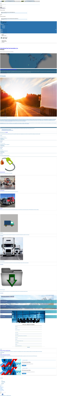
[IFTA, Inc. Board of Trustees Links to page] (28, 317)
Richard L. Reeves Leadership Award (5, 350)
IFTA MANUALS (3, 26)
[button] (3, 8)
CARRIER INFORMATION (4, 41)
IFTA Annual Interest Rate (26, 362)
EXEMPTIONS (3, 27)
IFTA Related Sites (2, 190)
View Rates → (24, 365)
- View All (6, 132)
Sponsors (1, 208)
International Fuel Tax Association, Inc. (9, 48)
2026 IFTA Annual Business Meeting (8, 69)
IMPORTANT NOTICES (4, 40)
